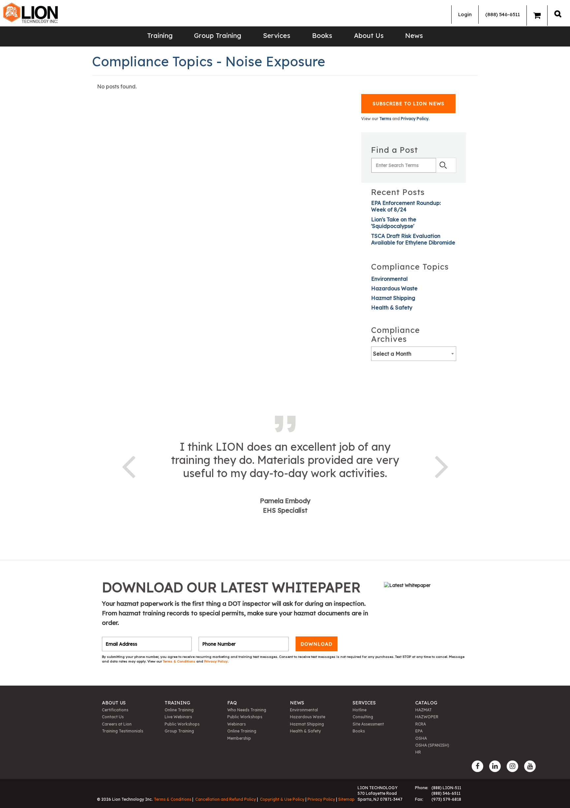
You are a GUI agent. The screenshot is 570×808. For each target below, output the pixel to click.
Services (276, 35)
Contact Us (113, 716)
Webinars (236, 724)
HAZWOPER (426, 716)
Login (465, 14)
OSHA (421, 738)
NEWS (297, 703)
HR (418, 752)
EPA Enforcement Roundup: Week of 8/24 (406, 206)
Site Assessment (368, 724)
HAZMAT (423, 709)
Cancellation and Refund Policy (225, 799)
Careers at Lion (117, 724)
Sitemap (346, 799)
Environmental (389, 278)
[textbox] (413, 353)
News (414, 35)
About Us (369, 35)
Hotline (359, 709)
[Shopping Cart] (537, 15)
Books (322, 35)
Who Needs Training (246, 709)
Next (441, 466)
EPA (419, 730)
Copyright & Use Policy (282, 799)
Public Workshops (182, 724)
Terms (385, 118)
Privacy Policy (216, 661)
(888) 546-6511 (502, 14)
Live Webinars (178, 716)
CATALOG (426, 703)
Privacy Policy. (415, 118)
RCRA (420, 724)
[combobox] (413, 353)
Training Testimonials (122, 730)
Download (316, 644)
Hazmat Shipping (393, 298)
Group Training (217, 35)
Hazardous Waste (394, 288)
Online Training (179, 709)
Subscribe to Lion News (408, 104)
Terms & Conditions (179, 661)
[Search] (557, 14)
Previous (128, 466)
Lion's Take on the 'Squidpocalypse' (393, 222)
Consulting (363, 716)
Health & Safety (391, 307)
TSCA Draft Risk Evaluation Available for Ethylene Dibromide (413, 239)
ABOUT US (114, 703)
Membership (239, 738)
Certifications (115, 709)
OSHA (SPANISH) (432, 745)
